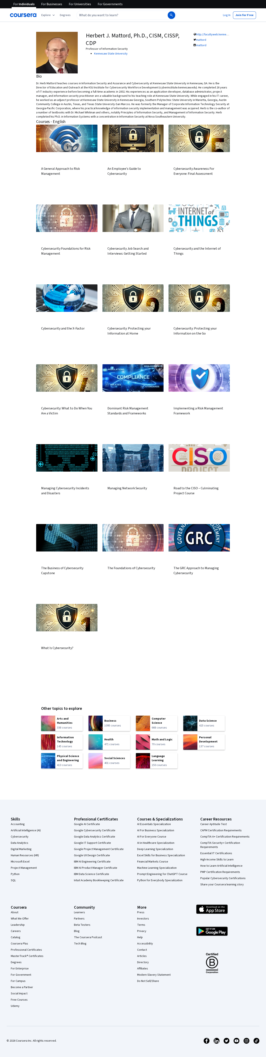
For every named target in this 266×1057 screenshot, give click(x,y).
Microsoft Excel (20, 862)
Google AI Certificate (87, 824)
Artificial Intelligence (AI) (26, 830)
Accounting (18, 824)
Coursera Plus (19, 944)
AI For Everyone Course (151, 837)
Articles (142, 956)
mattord (201, 40)
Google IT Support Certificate (92, 843)
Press (140, 912)
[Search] (171, 15)
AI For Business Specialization (155, 830)
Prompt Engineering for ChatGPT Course (162, 874)
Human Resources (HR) (25, 855)
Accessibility (145, 944)
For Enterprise (20, 969)
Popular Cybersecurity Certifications (223, 878)
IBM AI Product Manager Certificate (95, 868)
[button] (65, 15)
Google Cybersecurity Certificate (94, 830)
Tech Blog (80, 944)
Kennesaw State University (111, 54)
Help (140, 937)
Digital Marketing (21, 849)
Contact (142, 950)
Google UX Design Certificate (92, 855)
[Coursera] (23, 15)
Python (15, 874)
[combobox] (118, 15)
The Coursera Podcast (88, 937)
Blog (77, 931)
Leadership (18, 925)
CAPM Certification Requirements (221, 830)
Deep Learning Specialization (155, 849)
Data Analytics (19, 843)
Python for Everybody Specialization (159, 880)
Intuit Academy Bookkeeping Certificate (99, 880)
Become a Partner (22, 987)
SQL (13, 880)
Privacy (141, 931)
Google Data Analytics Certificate (94, 837)
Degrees (16, 962)
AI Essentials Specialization (154, 824)
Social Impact (19, 993)
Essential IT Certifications (216, 853)
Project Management (24, 868)
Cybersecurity (19, 837)
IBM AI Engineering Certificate (92, 862)
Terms (141, 925)
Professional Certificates (26, 950)
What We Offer (20, 919)
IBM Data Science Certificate (91, 874)
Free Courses (19, 1000)
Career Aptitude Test (213, 824)
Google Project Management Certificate (99, 849)
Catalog (15, 937)
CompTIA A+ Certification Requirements (225, 837)
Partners (79, 919)
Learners (79, 912)
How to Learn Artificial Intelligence (221, 866)
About (14, 912)
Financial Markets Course (152, 862)
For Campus (18, 981)
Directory (143, 962)
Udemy (15, 1006)
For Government (21, 975)
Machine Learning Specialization (157, 868)
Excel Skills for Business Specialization (161, 855)
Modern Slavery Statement (154, 975)
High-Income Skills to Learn (217, 859)
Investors (143, 919)
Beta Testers (82, 925)
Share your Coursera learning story (222, 884)
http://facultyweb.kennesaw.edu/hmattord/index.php (229, 34)
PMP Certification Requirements (220, 872)
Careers (16, 931)
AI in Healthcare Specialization (155, 843)
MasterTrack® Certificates (27, 956)
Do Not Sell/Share (148, 981)
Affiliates (142, 969)
